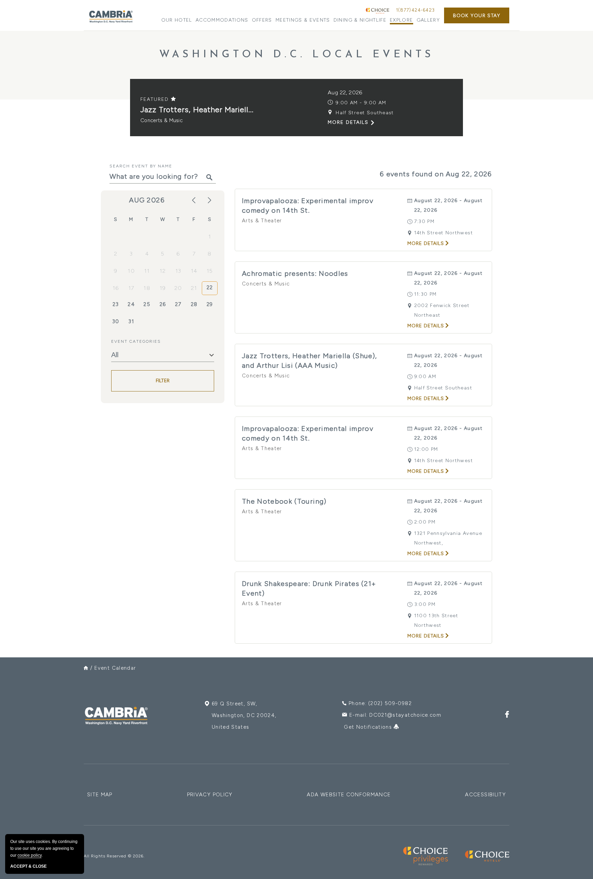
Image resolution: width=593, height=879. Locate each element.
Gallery (428, 20)
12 (163, 271)
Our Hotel (176, 20)
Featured (155, 99)
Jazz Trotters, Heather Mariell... (197, 109)
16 (116, 288)
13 (178, 271)
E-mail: (395, 715)
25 (146, 304)
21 (194, 288)
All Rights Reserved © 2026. (114, 856)
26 (163, 304)
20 (178, 288)
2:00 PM (424, 522)
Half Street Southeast (365, 113)
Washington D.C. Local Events (296, 54)
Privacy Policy (210, 795)
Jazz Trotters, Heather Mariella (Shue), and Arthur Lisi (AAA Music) (309, 361)
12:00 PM (426, 449)
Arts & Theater (262, 221)
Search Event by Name (140, 166)
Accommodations (222, 20)
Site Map (100, 795)
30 (115, 321)
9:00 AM (425, 376)
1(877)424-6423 (415, 10)
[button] (476, 15)
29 (210, 304)
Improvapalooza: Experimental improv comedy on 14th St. (307, 205)
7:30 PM (424, 221)
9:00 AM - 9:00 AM (361, 103)
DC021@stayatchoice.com (405, 715)
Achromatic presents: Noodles (295, 273)
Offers (262, 20)
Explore (401, 20)
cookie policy (30, 855)
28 (194, 304)
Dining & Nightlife (360, 20)
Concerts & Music (161, 120)
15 (210, 271)
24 (131, 304)
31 (131, 321)
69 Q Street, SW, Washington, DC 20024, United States (244, 715)
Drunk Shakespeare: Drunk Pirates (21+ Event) (309, 588)
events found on (436, 174)
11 (147, 271)
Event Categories (136, 341)
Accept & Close (28, 866)
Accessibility (485, 795)
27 (178, 304)
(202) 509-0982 (390, 703)
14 (194, 271)
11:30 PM (425, 294)
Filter (163, 381)
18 (146, 288)
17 (131, 288)
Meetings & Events (303, 20)
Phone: (380, 703)
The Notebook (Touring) (284, 501)
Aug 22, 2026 (345, 92)
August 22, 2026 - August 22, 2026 (448, 205)
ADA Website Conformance (349, 795)
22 (210, 287)
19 (163, 288)
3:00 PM (424, 604)
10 (131, 271)
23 (116, 304)
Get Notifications (369, 727)
